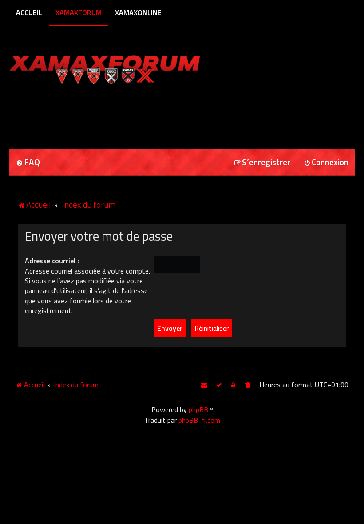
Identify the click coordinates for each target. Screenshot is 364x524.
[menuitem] (28, 162)
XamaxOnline (138, 12)
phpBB (198, 409)
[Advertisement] (113, 113)
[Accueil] (121, 67)
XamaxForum (78, 12)
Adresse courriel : (52, 260)
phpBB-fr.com (199, 420)
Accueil (29, 12)
